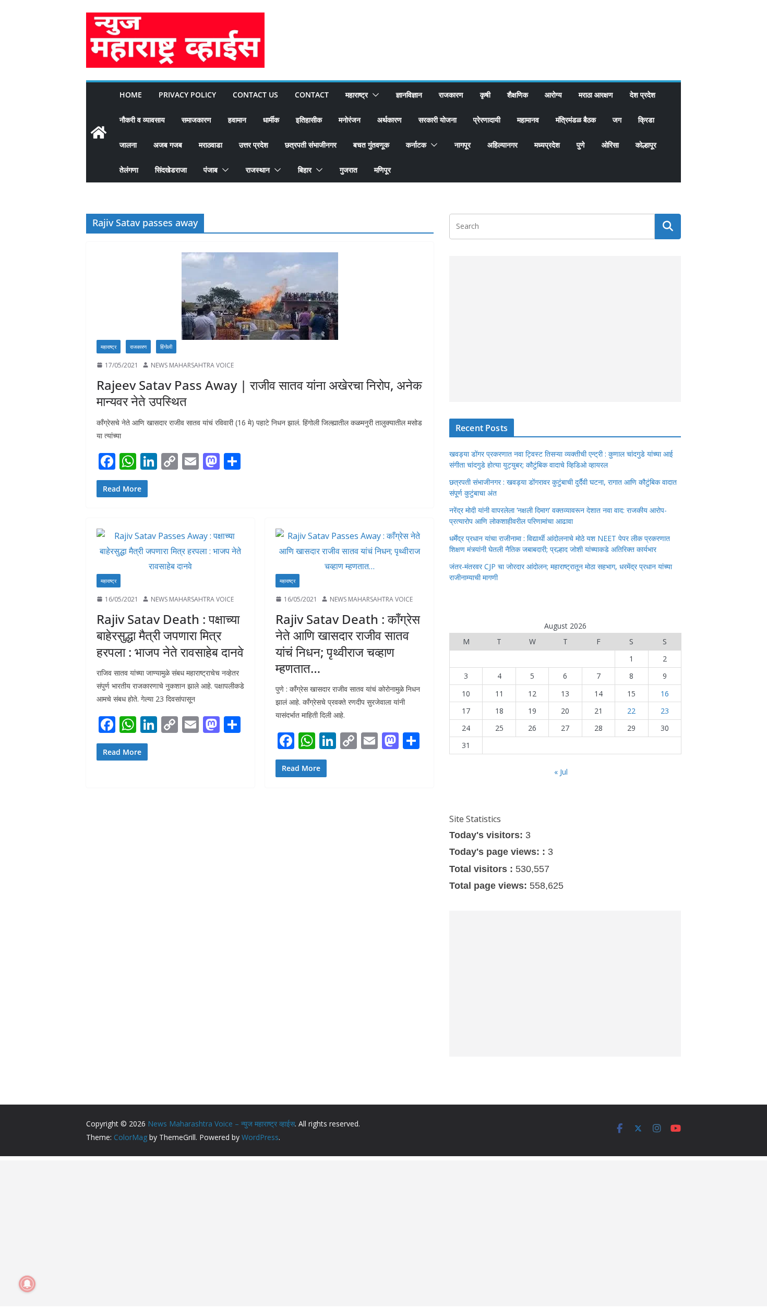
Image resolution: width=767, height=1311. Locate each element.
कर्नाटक (416, 145)
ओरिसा (610, 145)
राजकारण (451, 95)
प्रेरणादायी (486, 120)
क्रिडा (646, 120)
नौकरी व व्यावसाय (142, 120)
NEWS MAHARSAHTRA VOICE (192, 365)
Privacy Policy (187, 95)
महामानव (528, 120)
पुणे (581, 145)
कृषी (485, 95)
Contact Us (255, 95)
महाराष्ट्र (356, 95)
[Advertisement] (565, 329)
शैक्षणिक (517, 95)
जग (617, 120)
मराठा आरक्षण (596, 95)
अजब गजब (167, 145)
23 (665, 711)
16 (665, 694)
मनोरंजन (350, 120)
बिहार (304, 170)
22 (631, 711)
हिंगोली (166, 346)
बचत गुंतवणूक (371, 145)
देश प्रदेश (642, 95)
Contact (312, 95)
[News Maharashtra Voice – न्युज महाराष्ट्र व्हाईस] (98, 132)
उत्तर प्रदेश (253, 145)
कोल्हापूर (646, 145)
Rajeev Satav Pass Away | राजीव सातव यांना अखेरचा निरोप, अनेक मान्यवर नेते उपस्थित (259, 393)
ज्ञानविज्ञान (409, 95)
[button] (373, 95)
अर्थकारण (389, 120)
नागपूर (462, 145)
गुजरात (348, 170)
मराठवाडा (210, 145)
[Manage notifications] (27, 1284)
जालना (128, 145)
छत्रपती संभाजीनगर (311, 145)
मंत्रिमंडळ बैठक (576, 120)
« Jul (561, 772)
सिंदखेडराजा (171, 170)
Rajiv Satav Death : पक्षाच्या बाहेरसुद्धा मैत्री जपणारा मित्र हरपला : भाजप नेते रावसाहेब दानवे (170, 635)
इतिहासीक (309, 120)
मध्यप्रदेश (547, 145)
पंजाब (210, 170)
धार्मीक (271, 120)
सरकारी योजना (437, 120)
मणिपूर (382, 170)
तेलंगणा (128, 170)
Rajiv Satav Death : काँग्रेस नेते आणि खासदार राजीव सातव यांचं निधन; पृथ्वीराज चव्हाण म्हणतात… (347, 643)
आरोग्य (553, 95)
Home (130, 95)
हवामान (237, 120)
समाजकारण (196, 120)
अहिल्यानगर (502, 145)
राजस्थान (258, 170)
